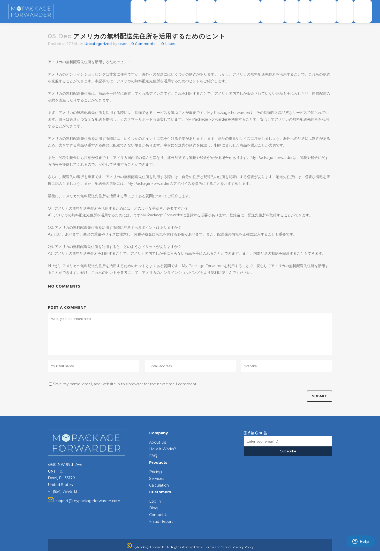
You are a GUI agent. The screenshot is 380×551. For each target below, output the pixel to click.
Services (156, 478)
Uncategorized (98, 43)
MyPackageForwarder (149, 547)
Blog (153, 508)
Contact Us (159, 514)
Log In (155, 501)
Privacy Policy (243, 547)
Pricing (155, 471)
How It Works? (162, 449)
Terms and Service (218, 547)
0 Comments (143, 43)
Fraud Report (161, 521)
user (122, 43)
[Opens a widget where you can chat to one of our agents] (360, 541)
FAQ (153, 455)
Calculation (159, 485)
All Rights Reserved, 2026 (185, 547)
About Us (157, 442)
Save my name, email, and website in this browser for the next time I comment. (125, 384)
